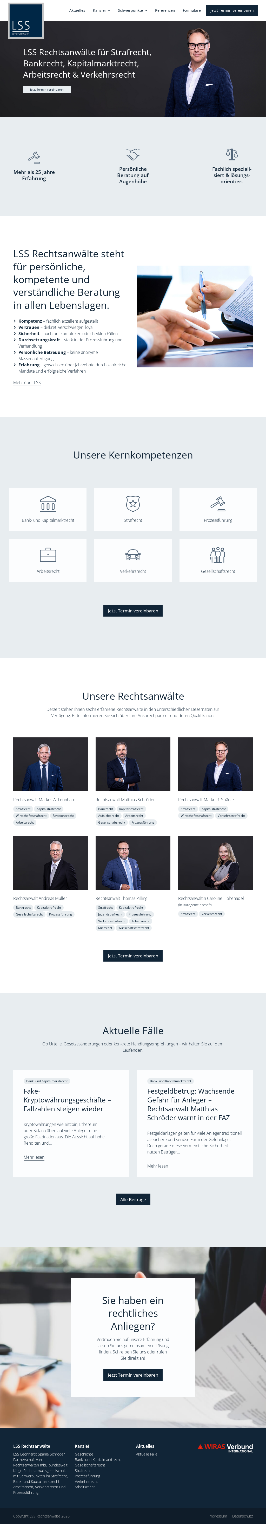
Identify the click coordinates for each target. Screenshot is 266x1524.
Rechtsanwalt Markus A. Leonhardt (45, 799)
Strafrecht (133, 520)
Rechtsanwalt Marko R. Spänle (206, 799)
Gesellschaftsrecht (218, 571)
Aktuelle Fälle (146, 1454)
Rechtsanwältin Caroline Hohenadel (211, 898)
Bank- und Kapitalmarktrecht (48, 520)
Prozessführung (218, 520)
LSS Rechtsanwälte (45, 1516)
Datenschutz (242, 1516)
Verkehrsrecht (133, 571)
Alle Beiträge (133, 1199)
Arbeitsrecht (48, 571)
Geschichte (84, 1454)
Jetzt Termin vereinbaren (47, 89)
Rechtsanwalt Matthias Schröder (125, 799)
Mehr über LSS (27, 382)
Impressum (218, 1516)
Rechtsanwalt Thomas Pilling (121, 898)
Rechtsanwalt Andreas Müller (40, 898)
